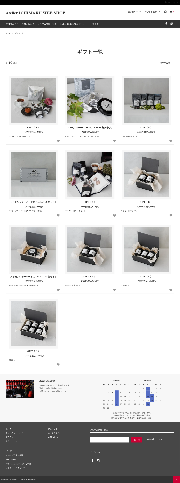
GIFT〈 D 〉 (146, 202)
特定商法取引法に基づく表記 (18, 463)
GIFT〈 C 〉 (90, 202)
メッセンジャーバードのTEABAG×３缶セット (33, 276)
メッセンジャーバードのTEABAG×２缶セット (33, 202)
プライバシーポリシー (15, 467)
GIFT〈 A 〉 (33, 127)
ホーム (8, 33)
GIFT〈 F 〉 (146, 276)
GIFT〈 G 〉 (33, 351)
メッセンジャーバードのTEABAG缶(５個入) (90, 127)
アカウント (171, 2)
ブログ (95, 24)
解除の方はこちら (155, 439)
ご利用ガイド (12, 24)
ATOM (13, 459)
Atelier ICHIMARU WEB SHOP (35, 12)
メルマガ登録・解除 (47, 24)
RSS (7, 459)
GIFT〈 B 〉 (146, 127)
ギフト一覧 (19, 33)
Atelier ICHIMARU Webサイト (74, 24)
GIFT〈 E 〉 (90, 276)
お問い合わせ (28, 24)
